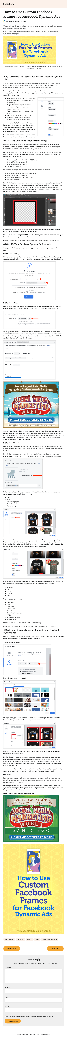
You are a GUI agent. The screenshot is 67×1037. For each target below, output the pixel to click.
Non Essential (9, 939)
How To (29, 939)
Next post (55, 948)
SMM (37, 939)
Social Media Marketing (50, 939)
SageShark (8, 4)
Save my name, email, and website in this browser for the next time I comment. (29, 1016)
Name (7, 987)
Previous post (11, 948)
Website (7, 1007)
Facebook (20, 939)
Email (7, 997)
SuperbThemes (45, 1034)
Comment (8, 967)
